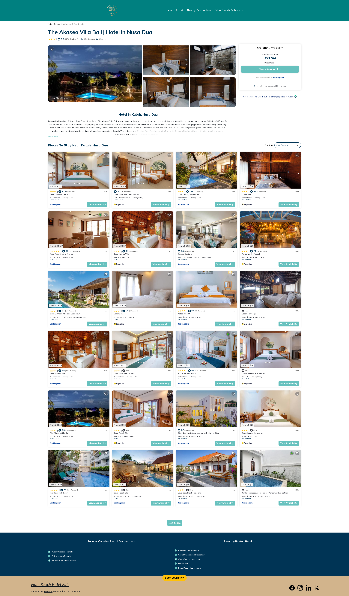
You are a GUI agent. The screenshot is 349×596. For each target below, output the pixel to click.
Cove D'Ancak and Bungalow (126, 194)
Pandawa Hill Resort (251, 254)
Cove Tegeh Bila (121, 433)
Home (168, 10)
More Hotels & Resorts (229, 10)
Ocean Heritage (249, 314)
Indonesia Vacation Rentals (64, 560)
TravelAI (48, 591)
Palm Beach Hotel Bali (50, 584)
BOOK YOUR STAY (174, 578)
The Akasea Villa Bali (59, 433)
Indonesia (67, 24)
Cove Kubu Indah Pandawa (253, 373)
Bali (75, 24)
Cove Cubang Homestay (188, 194)
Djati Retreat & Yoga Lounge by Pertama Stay (198, 433)
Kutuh (82, 24)
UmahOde (118, 314)
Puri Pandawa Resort (187, 373)
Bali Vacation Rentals (61, 556)
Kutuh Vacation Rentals (62, 552)
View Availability (97, 204)
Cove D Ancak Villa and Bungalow (65, 314)
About (179, 10)
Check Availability (270, 69)
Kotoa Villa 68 (184, 314)
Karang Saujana (185, 254)
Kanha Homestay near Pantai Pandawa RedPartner (265, 493)
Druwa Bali (246, 194)
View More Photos (59, 98)
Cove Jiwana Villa (121, 254)
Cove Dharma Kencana (60, 194)
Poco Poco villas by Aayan (61, 254)
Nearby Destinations (199, 10)
